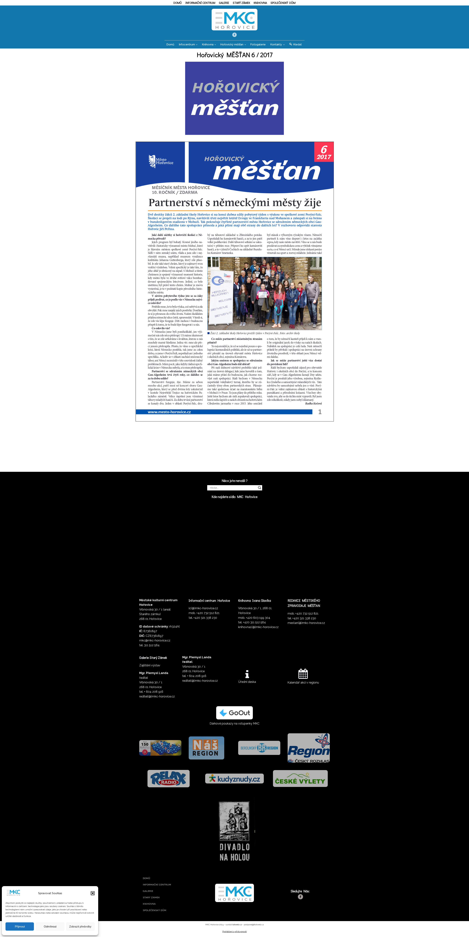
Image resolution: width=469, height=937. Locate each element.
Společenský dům (283, 3)
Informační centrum (200, 3)
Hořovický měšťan (231, 44)
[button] (93, 893)
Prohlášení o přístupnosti (234, 931)
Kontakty (276, 44)
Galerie (224, 3)
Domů (177, 3)
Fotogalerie (258, 44)
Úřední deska (247, 682)
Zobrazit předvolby (80, 926)
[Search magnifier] (259, 487)
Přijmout (20, 926)
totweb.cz (237, 924)
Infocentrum (187, 44)
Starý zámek (241, 3)
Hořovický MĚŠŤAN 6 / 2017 (234, 54)
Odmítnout (50, 926)
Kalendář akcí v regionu (303, 682)
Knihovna (260, 3)
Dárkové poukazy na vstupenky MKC (234, 723)
